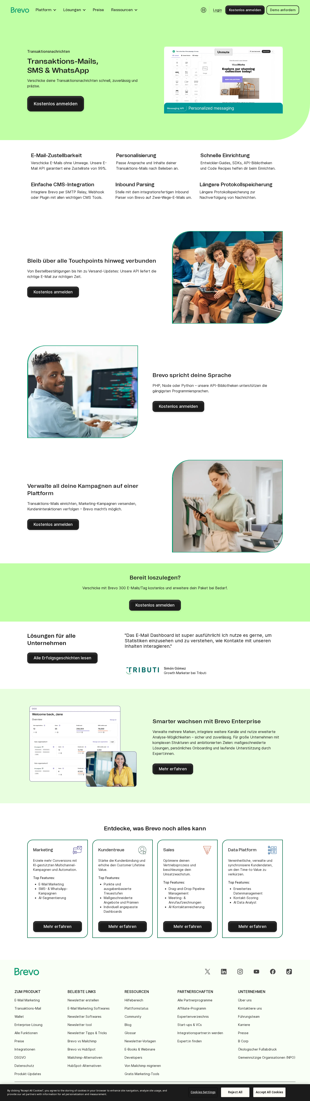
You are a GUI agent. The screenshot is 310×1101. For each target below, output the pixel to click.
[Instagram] (240, 971)
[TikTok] (289, 971)
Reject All (235, 1092)
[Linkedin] (223, 971)
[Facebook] (272, 971)
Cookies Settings (203, 1092)
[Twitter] (207, 971)
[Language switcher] (203, 10)
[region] (155, 1092)
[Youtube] (256, 971)
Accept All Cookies (269, 1092)
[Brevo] (20, 10)
